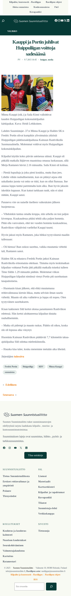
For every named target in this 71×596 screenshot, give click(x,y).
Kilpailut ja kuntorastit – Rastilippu (27, 574)
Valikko (12, 31)
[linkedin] (68, 20)
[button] (35, 455)
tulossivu (19, 356)
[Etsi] (51, 586)
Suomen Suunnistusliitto (23, 568)
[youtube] (62, 20)
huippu (43, 59)
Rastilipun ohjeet (52, 574)
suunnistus (10, 372)
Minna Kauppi (55, 366)
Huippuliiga (28, 366)
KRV (41, 366)
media (50, 59)
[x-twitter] (65, 20)
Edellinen (11, 384)
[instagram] (59, 20)
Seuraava (8, 394)
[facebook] (56, 20)
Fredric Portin (11, 366)
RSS (36, 579)
